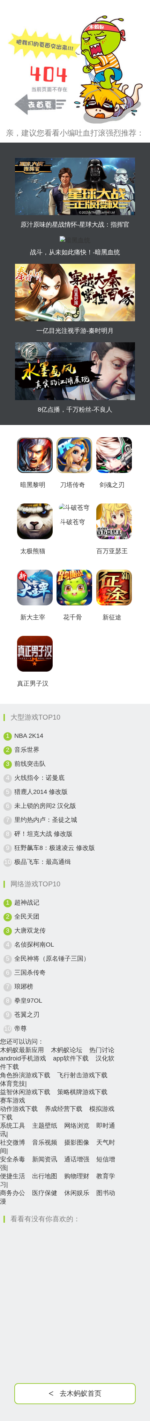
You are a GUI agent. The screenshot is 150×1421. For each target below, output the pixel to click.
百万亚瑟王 (112, 551)
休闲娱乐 (76, 1192)
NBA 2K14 (28, 735)
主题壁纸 (44, 1125)
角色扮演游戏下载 (25, 1075)
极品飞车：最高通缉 (42, 861)
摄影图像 (76, 1142)
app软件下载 (71, 1058)
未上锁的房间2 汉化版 (45, 805)
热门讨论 (101, 1049)
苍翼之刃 (26, 1014)
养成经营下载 (63, 1108)
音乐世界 (26, 749)
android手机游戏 (23, 1058)
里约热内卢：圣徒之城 (45, 819)
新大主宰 (32, 617)
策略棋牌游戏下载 (82, 1092)
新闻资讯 (44, 1159)
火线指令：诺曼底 (39, 777)
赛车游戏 (12, 1100)
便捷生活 (12, 1176)
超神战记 (26, 902)
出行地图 (44, 1176)
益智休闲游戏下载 (25, 1092)
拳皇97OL (28, 1000)
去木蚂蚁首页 (75, 1393)
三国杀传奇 (30, 972)
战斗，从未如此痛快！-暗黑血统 (75, 252)
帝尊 (20, 1028)
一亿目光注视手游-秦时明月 (75, 330)
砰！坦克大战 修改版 (43, 833)
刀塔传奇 (72, 484)
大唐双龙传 (30, 930)
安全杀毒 (12, 1159)
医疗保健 (44, 1192)
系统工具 (12, 1125)
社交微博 (12, 1142)
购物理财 (76, 1176)
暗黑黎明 (32, 484)
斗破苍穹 (72, 522)
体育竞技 (12, 1083)
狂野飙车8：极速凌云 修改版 (54, 847)
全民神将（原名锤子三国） (52, 958)
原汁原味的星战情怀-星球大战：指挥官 (75, 224)
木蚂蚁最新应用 (22, 1049)
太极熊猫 (32, 551)
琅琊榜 (23, 986)
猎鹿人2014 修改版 (41, 791)
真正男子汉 (32, 683)
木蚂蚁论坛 (66, 1049)
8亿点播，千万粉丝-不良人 (75, 409)
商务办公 (12, 1192)
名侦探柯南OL (34, 944)
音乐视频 (44, 1142)
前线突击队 (30, 763)
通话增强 (76, 1159)
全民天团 (26, 916)
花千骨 (72, 617)
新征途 (112, 617)
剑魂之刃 (112, 484)
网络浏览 (76, 1125)
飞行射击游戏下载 (82, 1075)
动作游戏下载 (19, 1108)
